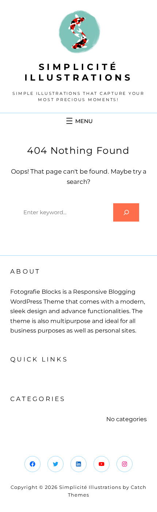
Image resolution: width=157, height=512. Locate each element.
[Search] (126, 212)
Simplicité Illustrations (78, 72)
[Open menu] (78, 121)
